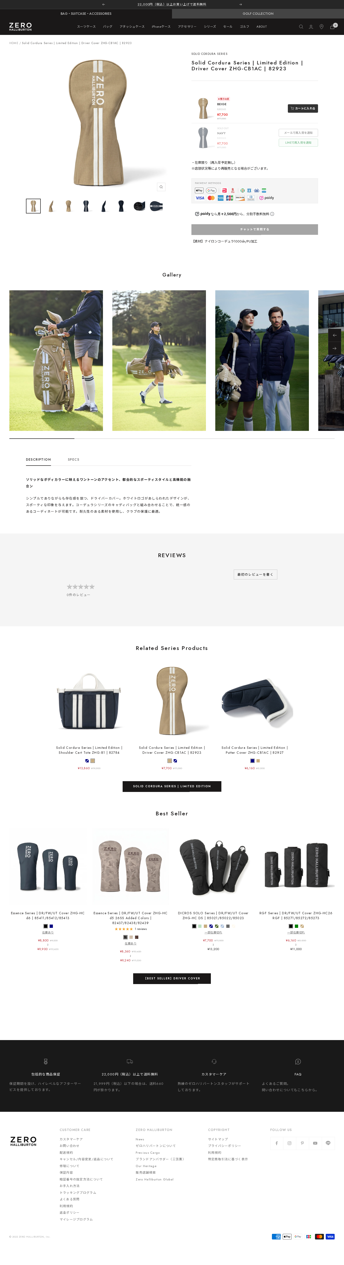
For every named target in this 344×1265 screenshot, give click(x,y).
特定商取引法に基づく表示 (228, 1159)
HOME (13, 43)
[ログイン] (311, 27)
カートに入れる (305, 108)
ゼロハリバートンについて (156, 1146)
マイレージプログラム (76, 1219)
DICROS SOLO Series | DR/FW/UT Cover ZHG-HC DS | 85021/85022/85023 (213, 915)
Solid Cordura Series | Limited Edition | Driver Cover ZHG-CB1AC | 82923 (172, 750)
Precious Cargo (148, 1152)
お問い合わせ (70, 1146)
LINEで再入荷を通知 (298, 143)
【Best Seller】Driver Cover (172, 978)
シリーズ (210, 26)
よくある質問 (70, 1199)
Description (38, 460)
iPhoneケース (161, 26)
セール (228, 26)
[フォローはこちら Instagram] (289, 1143)
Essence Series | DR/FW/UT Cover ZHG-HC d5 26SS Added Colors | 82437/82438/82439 (131, 918)
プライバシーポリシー (225, 1146)
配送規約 (66, 1152)
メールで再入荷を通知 (298, 133)
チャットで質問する (255, 229)
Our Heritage (146, 1166)
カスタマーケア (71, 1139)
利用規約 (66, 1206)
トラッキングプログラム (78, 1192)
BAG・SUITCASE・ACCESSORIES (86, 13)
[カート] (332, 27)
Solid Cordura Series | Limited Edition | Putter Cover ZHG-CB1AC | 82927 (255, 750)
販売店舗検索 (146, 1172)
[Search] (301, 27)
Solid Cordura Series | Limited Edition (172, 786)
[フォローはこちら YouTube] (315, 1143)
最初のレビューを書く (256, 574)
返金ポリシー (70, 1212)
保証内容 (66, 1172)
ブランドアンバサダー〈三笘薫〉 (161, 1159)
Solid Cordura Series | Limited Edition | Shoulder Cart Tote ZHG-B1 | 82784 (89, 750)
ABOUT (261, 26)
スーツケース (86, 26)
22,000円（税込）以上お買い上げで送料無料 (172, 4)
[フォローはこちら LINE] (328, 1143)
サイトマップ (218, 1139)
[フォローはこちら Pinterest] (302, 1143)
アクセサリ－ (187, 26)
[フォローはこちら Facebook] (276, 1143)
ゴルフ (244, 26)
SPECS (73, 460)
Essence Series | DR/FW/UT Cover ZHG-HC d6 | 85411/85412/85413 (48, 915)
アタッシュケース (132, 26)
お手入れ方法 (70, 1186)
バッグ (108, 26)
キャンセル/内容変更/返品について (87, 1159)
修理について (70, 1166)
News (140, 1139)
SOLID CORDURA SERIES (209, 54)
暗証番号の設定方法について (81, 1179)
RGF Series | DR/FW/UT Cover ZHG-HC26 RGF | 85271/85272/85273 (296, 915)
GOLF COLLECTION (258, 13)
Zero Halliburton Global (155, 1179)
